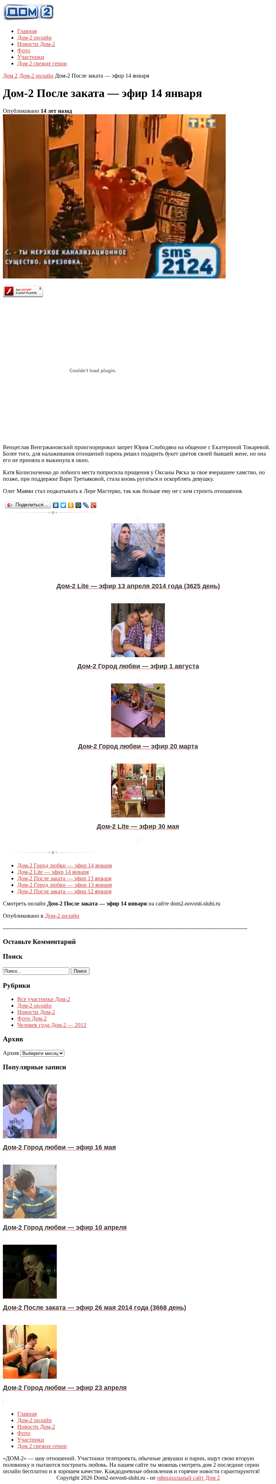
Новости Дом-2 (36, 44)
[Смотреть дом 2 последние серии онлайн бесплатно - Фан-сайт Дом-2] (29, 19)
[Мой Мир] (78, 505)
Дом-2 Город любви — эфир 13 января (64, 885)
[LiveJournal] (86, 505)
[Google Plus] (93, 505)
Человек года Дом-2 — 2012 (51, 1025)
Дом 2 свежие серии (42, 63)
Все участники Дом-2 (43, 999)
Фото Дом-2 (32, 1018)
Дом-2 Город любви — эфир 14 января (64, 865)
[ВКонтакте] (56, 505)
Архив (11, 1053)
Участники (30, 57)
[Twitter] (63, 505)
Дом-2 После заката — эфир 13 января (64, 878)
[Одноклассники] (71, 505)
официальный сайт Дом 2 (188, 1478)
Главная (27, 31)
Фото (23, 50)
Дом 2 (10, 76)
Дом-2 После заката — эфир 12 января (64, 891)
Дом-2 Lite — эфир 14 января (53, 872)
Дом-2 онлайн (34, 37)
